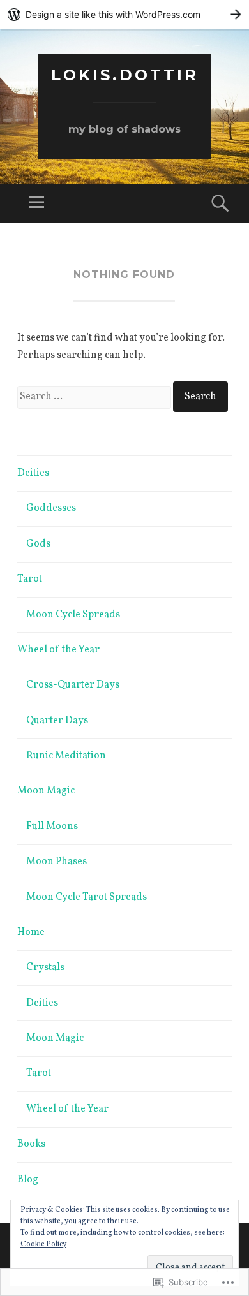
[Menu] (36, 203)
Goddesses (51, 508)
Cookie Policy (43, 1244)
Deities (33, 473)
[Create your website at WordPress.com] (124, 14)
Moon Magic (46, 791)
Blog (27, 1180)
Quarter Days (57, 721)
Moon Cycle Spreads (73, 615)
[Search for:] (95, 397)
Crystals (45, 968)
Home (31, 932)
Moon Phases (56, 862)
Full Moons (52, 827)
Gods (38, 544)
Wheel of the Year (58, 650)
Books (31, 1144)
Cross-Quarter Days (72, 685)
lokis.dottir (125, 75)
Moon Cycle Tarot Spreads (86, 897)
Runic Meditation (66, 756)
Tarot (29, 579)
